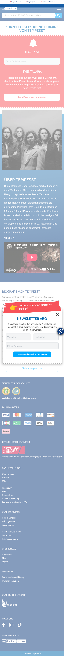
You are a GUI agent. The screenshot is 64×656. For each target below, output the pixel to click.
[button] (32, 354)
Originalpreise (31, 2)
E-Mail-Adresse (14, 346)
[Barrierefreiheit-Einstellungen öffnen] (60, 331)
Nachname (40, 337)
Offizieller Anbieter (48, 2)
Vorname (11, 337)
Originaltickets (16, 2)
